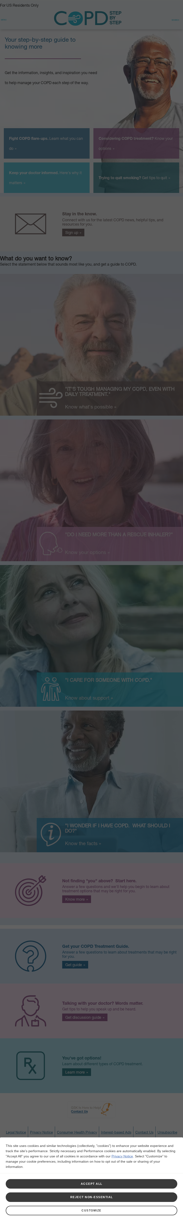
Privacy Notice (122, 1156)
